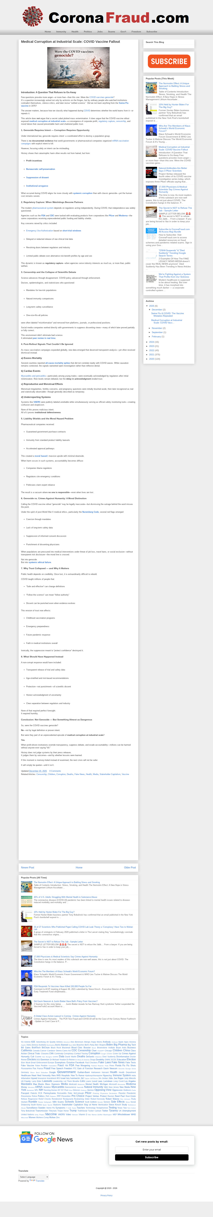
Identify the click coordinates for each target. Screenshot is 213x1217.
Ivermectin (75, 1078)
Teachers (81, 1108)
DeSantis (90, 1056)
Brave (94, 1048)
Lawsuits (47, 1081)
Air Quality (51, 1042)
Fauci (61, 1065)
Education (121, 1059)
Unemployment (129, 1111)
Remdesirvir (57, 1099)
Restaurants (68, 1099)
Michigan (104, 1084)
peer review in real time (44, 338)
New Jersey (114, 1087)
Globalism (44, 1072)
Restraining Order (82, 1099)
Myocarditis (58, 1087)
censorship (121, 121)
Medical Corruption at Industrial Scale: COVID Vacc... (166, 321)
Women (32, 1117)
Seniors (107, 1102)
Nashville (80, 1087)
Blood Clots (76, 1047)
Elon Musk (25, 1063)
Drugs (92, 1060)
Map (35, 1084)
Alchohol (66, 1042)
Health (75, 31)
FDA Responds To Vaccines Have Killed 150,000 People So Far (62, 986)
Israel (63, 1078)
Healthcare (26, 1075)
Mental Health (92, 1084)
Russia (40, 1102)
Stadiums (57, 1105)
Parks (134, 1090)
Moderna (123, 215)
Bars (70, 1045)
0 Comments (55, 771)
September (157, 332)
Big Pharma (120, 1044)
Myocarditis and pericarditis (33, 376)
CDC (52, 215)
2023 (152, 346)
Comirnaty (58, 1053)
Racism (111, 1096)
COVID (87, 110)
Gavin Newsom (110, 1068)
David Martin (70, 1057)
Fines (111, 1065)
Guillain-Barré (83, 1072)
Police (34, 1096)
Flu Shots (131, 1065)
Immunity (61, 31)
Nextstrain (30, 1090)
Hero (53, 1075)
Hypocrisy (107, 1075)
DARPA (55, 1057)
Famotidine (53, 1065)
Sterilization (103, 1105)
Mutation (47, 1087)
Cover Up (117, 1053)
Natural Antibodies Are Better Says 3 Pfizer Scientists (173, 169)
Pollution (53, 1096)
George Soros (130, 1068)
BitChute (46, 1047)
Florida (118, 1065)
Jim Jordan (103, 1078)
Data (61, 1056)
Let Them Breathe (71, 1081)
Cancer (43, 1051)
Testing (113, 1107)
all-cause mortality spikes (57, 363)
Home (48, 31)
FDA (43, 215)
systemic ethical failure (40, 562)
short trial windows (72, 230)
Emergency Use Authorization (39, 230)
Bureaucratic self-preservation (40, 169)
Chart (94, 1050)
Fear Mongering (82, 1065)
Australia (42, 1045)
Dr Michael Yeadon (58, 1060)
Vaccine (125, 774)
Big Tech (132, 1045)
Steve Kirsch (115, 1104)
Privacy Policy (106, 1195)
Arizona (132, 1042)
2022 (152, 350)
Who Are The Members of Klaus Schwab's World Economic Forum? (64, 971)
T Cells (68, 1108)
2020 (152, 359)
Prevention (66, 1096)
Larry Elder (36, 1081)
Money (24, 1087)
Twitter (105, 1111)
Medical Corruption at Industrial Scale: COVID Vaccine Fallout (174, 148)
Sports (50, 1105)
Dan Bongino (47, 1057)
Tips (125, 1108)
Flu (123, 1065)
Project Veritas (92, 1096)
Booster (87, 1047)
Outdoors (127, 1090)
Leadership (58, 1081)
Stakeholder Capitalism (110, 774)
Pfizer (111, 215)
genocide (109, 97)
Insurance (42, 1078)
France (40, 1068)
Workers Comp (42, 1117)
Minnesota (121, 1084)
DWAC (108, 1060)
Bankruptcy (51, 1045)
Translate (40, 1181)
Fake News (80, 774)
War (89, 1114)
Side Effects (118, 1101)
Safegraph (47, 1102)
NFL (36, 1090)
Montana (31, 1087)
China (126, 1050)
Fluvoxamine (26, 1068)
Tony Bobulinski (28, 1111)
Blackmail (66, 1048)
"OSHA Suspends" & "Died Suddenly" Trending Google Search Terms (172, 253)
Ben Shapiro (100, 1045)
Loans (88, 1081)
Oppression (117, 1090)
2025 (152, 306)
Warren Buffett (97, 1114)
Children (51, 774)
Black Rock (56, 1048)
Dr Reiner (71, 1060)
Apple (120, 1042)
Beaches (80, 1045)
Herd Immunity (44, 1075)
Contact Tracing (81, 1053)
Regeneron (33, 1099)
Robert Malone (112, 1099)
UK (120, 1111)
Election (131, 1059)
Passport (25, 1093)
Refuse (24, 1099)
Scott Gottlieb (91, 1102)
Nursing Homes (50, 1090)
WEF (115, 1114)
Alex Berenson (76, 1042)
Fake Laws (104, 1062)
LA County (26, 1081)
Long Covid (118, 1081)
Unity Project (39, 1114)
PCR (40, 1093)
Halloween (95, 1072)
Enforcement (41, 1063)
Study (124, 1104)
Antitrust (115, 1042)
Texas (119, 1108)
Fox (34, 1068)
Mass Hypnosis (52, 1084)
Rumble (32, 1101)
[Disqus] (78, 819)
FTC (75, 1068)
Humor (81, 1075)
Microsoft (113, 1084)
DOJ (38, 1060)
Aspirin (23, 1045)
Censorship (41, 774)
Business (131, 1047)
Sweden (41, 1108)
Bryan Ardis (121, 1048)
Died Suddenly (108, 1057)
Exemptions (60, 1062)
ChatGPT (100, 1051)
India (134, 1075)
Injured (34, 1078)
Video (68, 1114)
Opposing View (103, 1090)
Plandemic (131, 1093)
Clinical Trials (34, 1053)
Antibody (107, 1042)
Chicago (108, 1051)
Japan (87, 1078)
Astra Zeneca (32, 1045)
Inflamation (25, 1078)
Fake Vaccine (27, 1065)
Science (79, 1101)
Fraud (47, 1068)
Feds (106, 1065)
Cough (103, 1054)
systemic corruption (82, 193)
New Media (125, 1087)
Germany (25, 1072)
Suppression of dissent (37, 177)
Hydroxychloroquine (93, 1075)
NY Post (64, 1090)
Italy (68, 1078)
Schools (69, 1101)
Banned (64, 1045)
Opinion (90, 1090)
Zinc (58, 1117)
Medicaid (73, 1084)
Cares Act (66, 1051)
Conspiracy (68, 1053)
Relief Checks (45, 1099)
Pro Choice (78, 1096)
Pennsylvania (50, 1093)
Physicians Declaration (108, 1093)
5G (22, 1042)
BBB (74, 1045)
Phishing (96, 1093)
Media (95, 774)
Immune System (122, 1075)
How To (74, 1075)
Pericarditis (62, 1093)
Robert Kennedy (98, 1099)
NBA (106, 1087)
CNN (51, 1053)
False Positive (41, 1065)
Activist (27, 1042)
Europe (51, 1063)
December (157, 309)
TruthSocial (82, 1111)
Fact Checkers (91, 1063)
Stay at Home (90, 1104)
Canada (36, 1051)
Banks (58, 1045)
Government (66, 1072)
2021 (152, 354)
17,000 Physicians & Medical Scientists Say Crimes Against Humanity (66, 956)
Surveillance (31, 1108)
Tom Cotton (131, 1108)
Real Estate (131, 1096)
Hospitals (65, 1075)
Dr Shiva (78, 1060)
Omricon (84, 1090)
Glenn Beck (35, 1072)
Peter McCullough (76, 1093)
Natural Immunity (93, 1087)
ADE (33, 1042)
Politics (88, 31)
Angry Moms (96, 1042)
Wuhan (52, 1117)
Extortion (71, 1062)
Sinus (128, 1102)
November (157, 328)
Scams (111, 31)
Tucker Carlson (94, 1111)
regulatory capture (107, 121)
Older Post (130, 867)
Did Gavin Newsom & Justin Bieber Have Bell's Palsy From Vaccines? (65, 1001)
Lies (82, 1081)
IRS (58, 1078)
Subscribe (151, 31)
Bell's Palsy (89, 1045)
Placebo (122, 1093)
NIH (41, 1090)
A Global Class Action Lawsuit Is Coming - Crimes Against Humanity (65, 1016)
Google (52, 1072)
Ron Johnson (125, 1099)
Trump (73, 1110)
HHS (58, 1075)
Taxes (74, 1108)
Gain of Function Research (89, 1068)
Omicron (76, 1090)
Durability (100, 1059)
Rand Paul (120, 1096)
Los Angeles (130, 1081)
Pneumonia (26, 1096)
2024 (152, 342)
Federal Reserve (97, 1065)
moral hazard (41, 456)
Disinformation (122, 1056)
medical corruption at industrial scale (47, 121)
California (26, 1050)
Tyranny (113, 1110)
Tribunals (53, 1111)
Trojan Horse (63, 1111)
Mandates (26, 1084)
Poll (47, 1096)
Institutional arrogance (37, 186)
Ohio (70, 1090)
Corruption (61, 774)
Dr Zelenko (86, 1060)
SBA (54, 1102)
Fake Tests (131, 1062)
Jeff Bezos (94, 1078)
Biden (109, 1044)
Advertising (41, 1042)
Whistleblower (124, 1114)
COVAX (109, 1054)
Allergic (87, 1042)
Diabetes (98, 1057)
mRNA (39, 1087)
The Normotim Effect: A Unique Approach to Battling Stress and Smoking (67, 882)
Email (33, 1063)
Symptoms (60, 1108)
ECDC (114, 1060)
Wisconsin (24, 1117)
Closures (45, 1053)
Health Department (127, 1072)
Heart (33, 1075)
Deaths (70, 774)
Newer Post (27, 867)
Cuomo (38, 1057)
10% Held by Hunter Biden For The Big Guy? (54, 912)
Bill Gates (26, 1047)
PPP (59, 1096)
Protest (103, 1096)
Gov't (123, 31)
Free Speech (57, 1068)
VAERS (37, 402)
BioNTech (36, 1047)
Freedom (136, 31)
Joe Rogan (118, 1078)
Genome (121, 1068)
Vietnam (75, 1114)
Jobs (100, 31)
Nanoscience (70, 1087)
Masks (41, 1084)
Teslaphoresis (102, 1108)
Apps (126, 1042)
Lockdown (107, 1081)
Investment (51, 1078)
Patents (34, 1093)
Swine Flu (50, 1108)
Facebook (79, 1062)
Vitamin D (83, 1114)
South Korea (36, 1105)
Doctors (31, 1059)
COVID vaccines (96, 97)
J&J (82, 1078)
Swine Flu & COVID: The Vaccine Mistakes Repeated (167, 314)
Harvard (105, 1072)
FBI (66, 1065)
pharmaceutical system (42, 208)
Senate (100, 1102)
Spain (45, 1105)
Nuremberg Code (90, 512)
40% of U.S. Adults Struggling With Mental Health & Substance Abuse (65, 897)
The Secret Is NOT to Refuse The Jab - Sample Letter (58, 942)
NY (59, 1090)
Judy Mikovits (130, 1078)
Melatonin (81, 1084)
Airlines (59, 1042)
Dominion (45, 1059)
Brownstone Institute (106, 1048)
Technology (91, 1108)
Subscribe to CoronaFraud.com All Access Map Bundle (174, 230)
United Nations (27, 1114)
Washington (107, 1114)
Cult (32, 1056)
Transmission (42, 1111)
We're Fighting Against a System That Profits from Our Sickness (175, 275)
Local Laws (97, 1081)
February (157, 336)
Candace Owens (54, 1051)
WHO (133, 1114)
